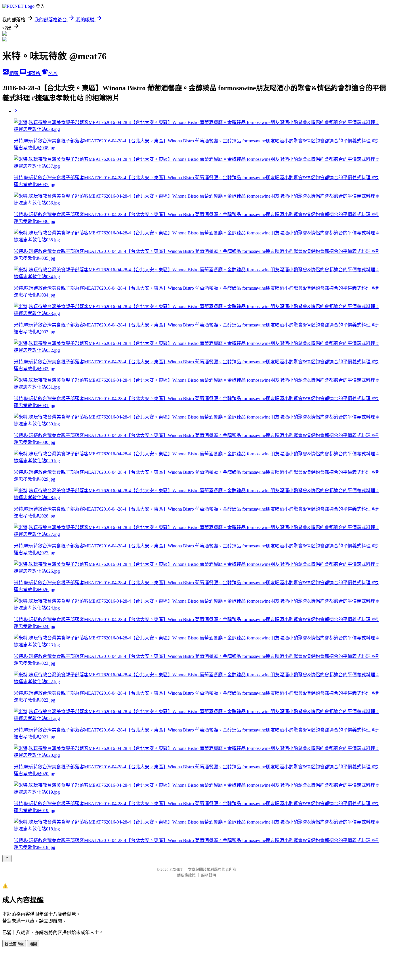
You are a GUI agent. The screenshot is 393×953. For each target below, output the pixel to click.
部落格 (33, 73)
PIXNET (175, 869)
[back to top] (7, 858)
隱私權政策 (186, 875)
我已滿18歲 (14, 944)
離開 (33, 944)
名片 (53, 73)
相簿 (14, 73)
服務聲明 (208, 875)
